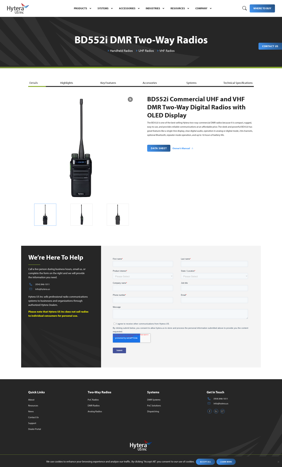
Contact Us (270, 46)
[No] (278, 461)
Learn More (226, 462)
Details (33, 83)
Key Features (108, 83)
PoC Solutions (154, 405)
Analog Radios (95, 411)
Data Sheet (159, 148)
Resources (33, 405)
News (31, 411)
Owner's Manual (181, 148)
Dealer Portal (34, 429)
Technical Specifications (238, 83)
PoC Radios (93, 399)
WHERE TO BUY (262, 8)
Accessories (150, 83)
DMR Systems (153, 399)
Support (32, 423)
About (31, 399)
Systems (191, 83)
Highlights (66, 83)
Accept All (205, 462)
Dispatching (153, 411)
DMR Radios (94, 405)
